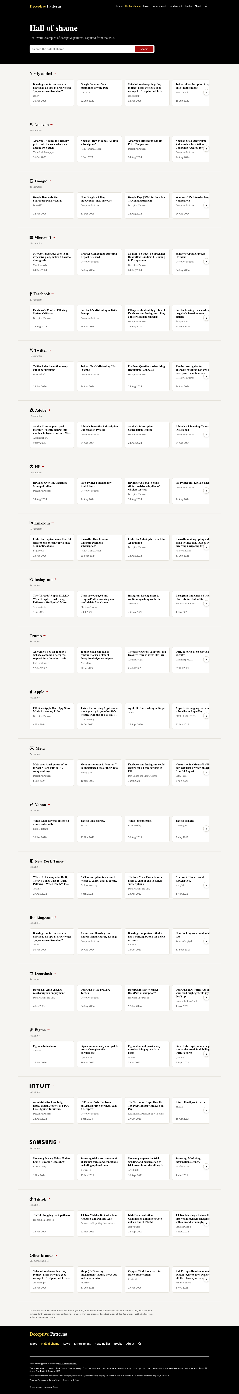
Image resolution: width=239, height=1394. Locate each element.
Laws (146, 6)
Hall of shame (133, 6)
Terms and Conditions (38, 1380)
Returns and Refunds (71, 1380)
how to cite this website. (67, 1363)
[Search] (206, 6)
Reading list (175, 6)
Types (119, 6)
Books (188, 6)
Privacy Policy (54, 1380)
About (198, 6)
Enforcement (159, 6)
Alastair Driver (52, 1387)
